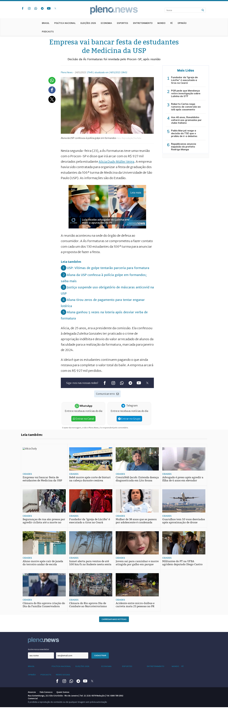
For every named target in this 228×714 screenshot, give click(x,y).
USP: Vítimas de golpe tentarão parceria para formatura (108, 268)
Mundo (161, 23)
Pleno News (114, 9)
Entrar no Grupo (131, 418)
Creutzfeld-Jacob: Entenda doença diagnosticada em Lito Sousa (137, 479)
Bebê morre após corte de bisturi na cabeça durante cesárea (90, 479)
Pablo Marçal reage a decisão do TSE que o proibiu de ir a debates (184, 133)
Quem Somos (62, 692)
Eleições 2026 (88, 23)
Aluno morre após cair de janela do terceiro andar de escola (43, 563)
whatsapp (35, 8)
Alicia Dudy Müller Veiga (116, 161)
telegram (42, 8)
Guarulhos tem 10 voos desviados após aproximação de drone (183, 521)
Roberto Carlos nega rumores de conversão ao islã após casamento (186, 106)
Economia (106, 23)
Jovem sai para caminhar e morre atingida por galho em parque (137, 563)
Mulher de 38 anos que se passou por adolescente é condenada (136, 521)
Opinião (182, 23)
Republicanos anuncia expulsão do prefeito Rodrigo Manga (183, 146)
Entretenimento (142, 23)
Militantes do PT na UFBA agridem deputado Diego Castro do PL (182, 564)
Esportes (122, 23)
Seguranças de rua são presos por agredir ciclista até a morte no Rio (44, 522)
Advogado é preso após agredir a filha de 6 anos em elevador (182, 479)
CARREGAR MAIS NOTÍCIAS (114, 619)
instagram (29, 8)
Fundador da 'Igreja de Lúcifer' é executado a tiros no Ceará (184, 80)
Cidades (27, 474)
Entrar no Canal (84, 418)
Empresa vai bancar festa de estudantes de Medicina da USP (42, 479)
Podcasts (48, 31)
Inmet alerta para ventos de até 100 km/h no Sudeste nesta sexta (90, 563)
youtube (48, 8)
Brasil (45, 23)
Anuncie (32, 692)
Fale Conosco (46, 692)
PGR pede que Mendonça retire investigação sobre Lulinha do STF (185, 93)
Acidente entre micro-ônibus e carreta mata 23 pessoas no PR (135, 605)
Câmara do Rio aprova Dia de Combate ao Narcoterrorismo (88, 605)
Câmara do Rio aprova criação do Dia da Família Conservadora (44, 605)
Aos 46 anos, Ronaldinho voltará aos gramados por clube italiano (186, 120)
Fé (171, 23)
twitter (55, 8)
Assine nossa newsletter (38, 649)
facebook (22, 8)
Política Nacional (65, 23)
